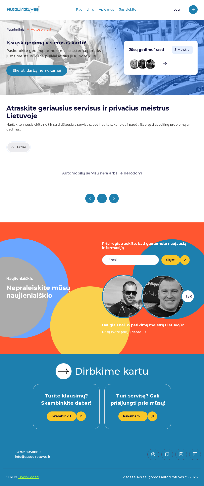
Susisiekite (127, 9)
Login (177, 9)
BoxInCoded (28, 477)
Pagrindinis (85, 9)
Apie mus (106, 9)
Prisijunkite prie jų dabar (121, 332)
